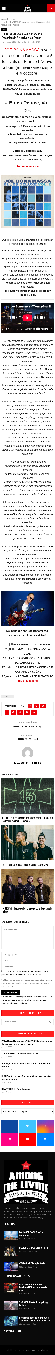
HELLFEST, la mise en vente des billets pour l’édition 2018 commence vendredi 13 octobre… (27, 819)
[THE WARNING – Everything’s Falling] (11, 1305)
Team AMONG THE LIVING (15, 42)
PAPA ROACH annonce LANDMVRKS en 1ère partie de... (33, 1287)
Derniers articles (17, 1276)
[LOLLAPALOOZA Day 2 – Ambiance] (11, 1235)
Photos (9, 1224)
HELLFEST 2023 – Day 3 (27, 739)
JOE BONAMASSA (21, 50)
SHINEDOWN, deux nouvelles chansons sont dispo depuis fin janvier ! (26, 910)
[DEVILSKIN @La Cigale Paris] (11, 1251)
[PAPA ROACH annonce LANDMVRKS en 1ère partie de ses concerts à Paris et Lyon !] (11, 1288)
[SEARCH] (50, 1022)
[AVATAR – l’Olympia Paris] (11, 1266)
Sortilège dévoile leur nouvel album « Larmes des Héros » (35, 1319)
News (4, 29)
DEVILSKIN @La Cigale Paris (33, 1247)
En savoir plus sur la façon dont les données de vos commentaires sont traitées (26, 1000)
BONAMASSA (7, 696)
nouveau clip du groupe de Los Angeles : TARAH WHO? (25, 864)
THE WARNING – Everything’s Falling (19, 1054)
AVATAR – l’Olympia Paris (32, 1263)
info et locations (27, 680)
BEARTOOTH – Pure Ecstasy (15, 1089)
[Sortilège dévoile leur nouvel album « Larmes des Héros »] (11, 1321)
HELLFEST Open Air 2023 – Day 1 (27, 726)
